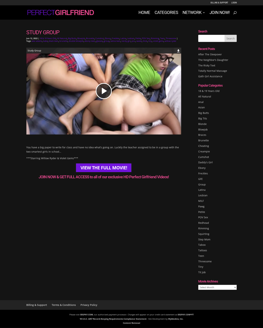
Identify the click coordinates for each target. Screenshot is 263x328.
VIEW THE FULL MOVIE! (104, 168)
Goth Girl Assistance (210, 76)
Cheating (203, 146)
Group (202, 184)
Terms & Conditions (64, 305)
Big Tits (202, 118)
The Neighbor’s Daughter (213, 60)
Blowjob (81, 38)
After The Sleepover (210, 54)
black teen (53, 41)
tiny (150, 41)
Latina (123, 38)
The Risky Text (206, 65)
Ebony (108, 38)
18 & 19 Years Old (48, 38)
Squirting (203, 234)
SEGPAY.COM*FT (186, 314)
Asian (201, 107)
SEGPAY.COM (86, 314)
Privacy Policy (89, 305)
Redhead (203, 222)
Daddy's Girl (205, 162)
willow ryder (170, 41)
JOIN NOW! (220, 13)
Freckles (115, 38)
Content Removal (131, 323)
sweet (139, 41)
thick (145, 41)
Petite (138, 38)
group (106, 41)
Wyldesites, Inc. (175, 318)
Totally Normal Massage (212, 70)
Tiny (200, 266)
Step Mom (204, 239)
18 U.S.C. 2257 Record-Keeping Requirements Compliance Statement (113, 318)
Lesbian (130, 38)
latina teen (115, 41)
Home (144, 13)
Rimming (155, 38)
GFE (200, 179)
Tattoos (202, 250)
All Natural (62, 38)
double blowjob (76, 41)
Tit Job (202, 272)
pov (133, 41)
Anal (201, 102)
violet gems (158, 41)
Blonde (202, 124)
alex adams (37, 41)
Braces (202, 135)
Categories (166, 13)
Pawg (201, 206)
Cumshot (99, 38)
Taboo (202, 244)
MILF (201, 201)
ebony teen (90, 41)
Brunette (90, 38)
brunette (63, 41)
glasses (99, 41)
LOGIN (234, 3)
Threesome (171, 38)
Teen (162, 38)
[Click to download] (178, 50)
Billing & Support (219, 3)
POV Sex (146, 38)
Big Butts (72, 38)
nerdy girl (126, 41)
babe (45, 41)
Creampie (204, 151)
